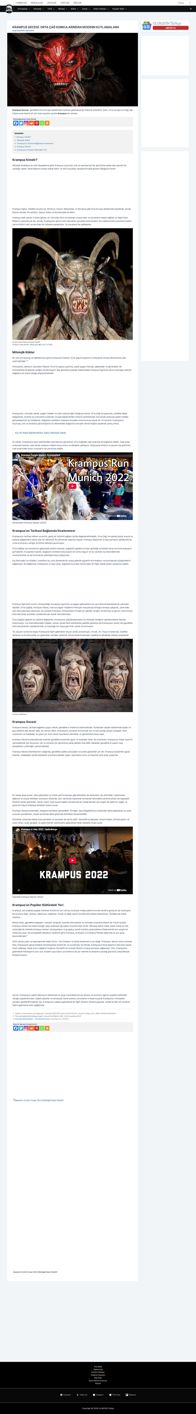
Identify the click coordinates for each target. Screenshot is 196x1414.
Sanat (84, 9)
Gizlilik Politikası (98, 1372)
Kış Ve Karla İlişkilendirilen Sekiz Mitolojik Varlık (40, 432)
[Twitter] (21, 123)
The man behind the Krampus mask (28, 1016)
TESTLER (64, 3)
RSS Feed (116, 1395)
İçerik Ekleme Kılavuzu (98, 1381)
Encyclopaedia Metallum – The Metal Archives (32, 1019)
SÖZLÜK (77, 3)
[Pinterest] (36, 123)
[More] (47, 123)
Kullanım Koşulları (98, 1375)
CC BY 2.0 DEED (46, 345)
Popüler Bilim (118, 9)
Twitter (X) (83, 1395)
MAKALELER (37, 3)
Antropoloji (22, 9)
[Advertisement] (72, 188)
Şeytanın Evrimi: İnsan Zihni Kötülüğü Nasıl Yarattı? (35, 1272)
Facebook (67, 1395)
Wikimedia (34, 345)
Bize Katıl (98, 1378)
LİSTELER (51, 3)
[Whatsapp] (41, 123)
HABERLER (21, 3)
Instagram (100, 1395)
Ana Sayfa (98, 1367)
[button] (28, 9)
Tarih (49, 9)
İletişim (98, 1383)
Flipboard (132, 1395)
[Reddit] (31, 123)
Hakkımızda (98, 1369)
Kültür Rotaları (100, 9)
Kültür (73, 9)
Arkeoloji (37, 9)
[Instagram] (26, 123)
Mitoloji (61, 9)
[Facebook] (15, 123)
